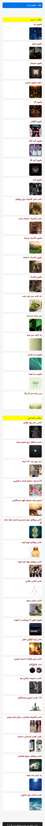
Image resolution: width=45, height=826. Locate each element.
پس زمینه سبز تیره (34, 315)
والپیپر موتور (37, 43)
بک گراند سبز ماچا (34, 335)
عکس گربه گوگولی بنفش (32, 639)
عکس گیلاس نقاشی (34, 581)
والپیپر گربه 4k (36, 160)
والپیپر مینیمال (36, 63)
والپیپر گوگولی (36, 121)
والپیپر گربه (37, 179)
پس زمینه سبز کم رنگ (33, 393)
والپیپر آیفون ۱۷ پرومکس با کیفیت (28, 620)
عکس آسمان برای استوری (31, 794)
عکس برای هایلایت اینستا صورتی (28, 658)
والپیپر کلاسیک (36, 276)
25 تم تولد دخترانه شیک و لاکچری (28, 480)
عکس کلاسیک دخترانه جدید (30, 218)
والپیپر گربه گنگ (35, 140)
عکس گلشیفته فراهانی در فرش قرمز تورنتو (24, 717)
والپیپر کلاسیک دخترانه (32, 257)
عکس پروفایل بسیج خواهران (30, 756)
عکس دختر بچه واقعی (32, 422)
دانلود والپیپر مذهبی (33, 82)
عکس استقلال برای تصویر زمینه (29, 442)
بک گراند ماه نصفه (34, 775)
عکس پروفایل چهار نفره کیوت (30, 561)
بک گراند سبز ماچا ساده (32, 296)
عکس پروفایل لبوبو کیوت (31, 542)
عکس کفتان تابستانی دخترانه (30, 736)
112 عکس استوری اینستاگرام (30, 697)
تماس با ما (31, 5)
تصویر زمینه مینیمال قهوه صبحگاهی (27, 500)
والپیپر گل (38, 102)
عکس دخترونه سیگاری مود (31, 678)
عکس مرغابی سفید (34, 600)
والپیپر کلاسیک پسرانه (33, 238)
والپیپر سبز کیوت (35, 374)
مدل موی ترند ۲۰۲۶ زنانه (32, 461)
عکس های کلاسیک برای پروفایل (28, 199)
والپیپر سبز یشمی (35, 354)
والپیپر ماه (38, 24)
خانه (39, 5)
